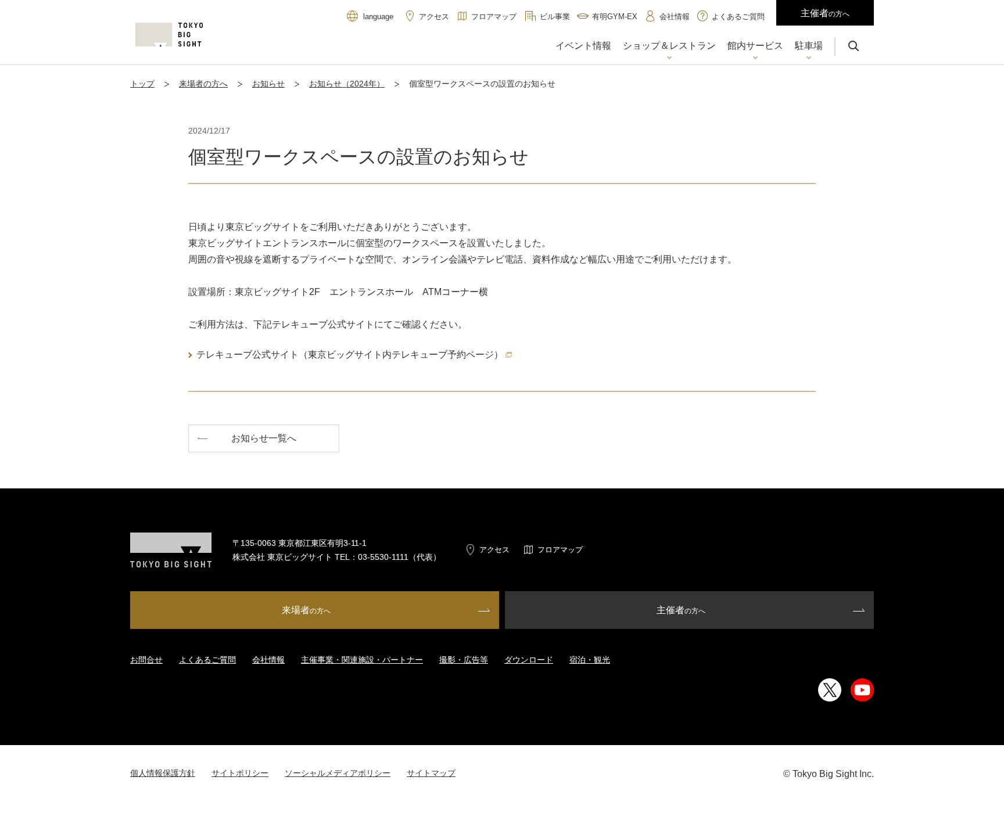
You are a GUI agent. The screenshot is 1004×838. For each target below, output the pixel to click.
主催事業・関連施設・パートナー (362, 659)
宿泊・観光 (589, 659)
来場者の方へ (203, 83)
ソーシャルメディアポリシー (337, 773)
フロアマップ (560, 549)
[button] (669, 47)
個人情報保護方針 (162, 773)
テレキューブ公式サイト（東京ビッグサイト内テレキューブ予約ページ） (349, 354)
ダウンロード (528, 659)
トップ (142, 83)
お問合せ (146, 659)
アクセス (494, 549)
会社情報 (268, 659)
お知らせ (268, 83)
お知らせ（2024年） (347, 83)
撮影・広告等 (463, 659)
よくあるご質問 (207, 659)
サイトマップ (431, 773)
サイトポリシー (239, 773)
